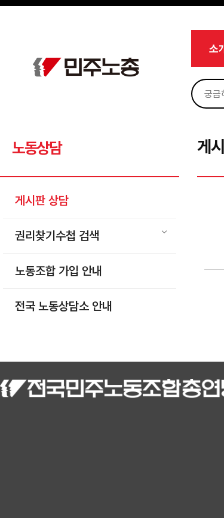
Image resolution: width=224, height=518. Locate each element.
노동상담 (37, 147)
